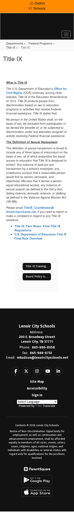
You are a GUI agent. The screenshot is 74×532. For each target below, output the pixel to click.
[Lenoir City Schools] (37, 23)
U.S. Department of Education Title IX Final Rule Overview (40, 236)
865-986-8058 (43, 347)
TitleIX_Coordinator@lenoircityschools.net (30, 209)
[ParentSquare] (37, 469)
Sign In (37, 395)
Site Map (37, 382)
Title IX (10, 47)
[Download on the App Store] (37, 492)
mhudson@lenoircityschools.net (42, 358)
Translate (49, 406)
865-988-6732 (41, 353)
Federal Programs (40, 43)
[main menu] (66, 34)
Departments (14, 43)
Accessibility (37, 388)
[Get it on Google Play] (37, 479)
